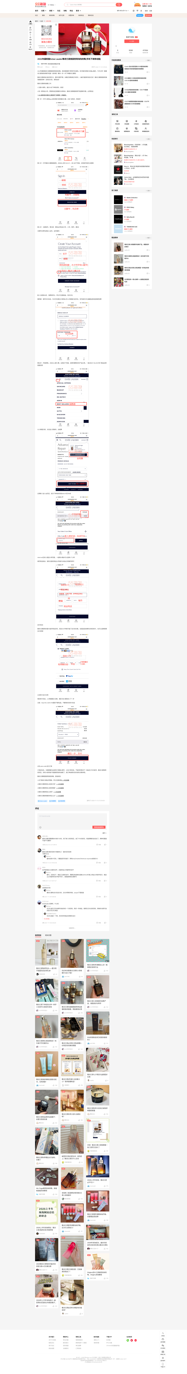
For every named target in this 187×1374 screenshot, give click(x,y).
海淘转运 (81, 15)
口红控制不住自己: (51, 913)
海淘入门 (96, 1340)
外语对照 (136, 131)
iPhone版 (109, 1343)
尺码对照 (117, 124)
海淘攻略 (52, 15)
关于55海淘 (52, 1340)
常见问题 (65, 1340)
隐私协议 (51, 1343)
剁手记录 (61, 15)
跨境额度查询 (145, 131)
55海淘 (40, 5)
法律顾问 (65, 1348)
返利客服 (65, 1345)
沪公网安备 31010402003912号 (93, 1362)
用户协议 (51, 1345)
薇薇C (43, 849)
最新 (43, 15)
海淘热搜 (96, 1343)
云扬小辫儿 (45, 836)
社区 (36, 15)
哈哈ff (43, 867)
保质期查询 (127, 131)
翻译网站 (117, 131)
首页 (36, 21)
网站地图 (51, 1348)
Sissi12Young (45, 885)
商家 (50, 11)
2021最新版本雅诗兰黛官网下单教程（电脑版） (52, 95)
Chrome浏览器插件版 (113, 1345)
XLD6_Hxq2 (45, 901)
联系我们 (65, 1343)
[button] (52, 5)
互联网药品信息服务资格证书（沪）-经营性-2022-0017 (112, 1359)
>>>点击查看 (65, 780)
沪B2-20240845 (91, 1359)
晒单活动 (91, 15)
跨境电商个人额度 (81, 1343)
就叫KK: (49, 856)
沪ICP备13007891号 (66, 1359)
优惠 (42, 11)
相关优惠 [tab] (48, 935)
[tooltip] (46, 36)
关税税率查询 (145, 124)
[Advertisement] (132, 305)
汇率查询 (136, 124)
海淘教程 (53, 801)
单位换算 (126, 124)
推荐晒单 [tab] (38, 935)
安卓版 (108, 1340)
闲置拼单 (71, 15)
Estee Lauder (43, 801)
